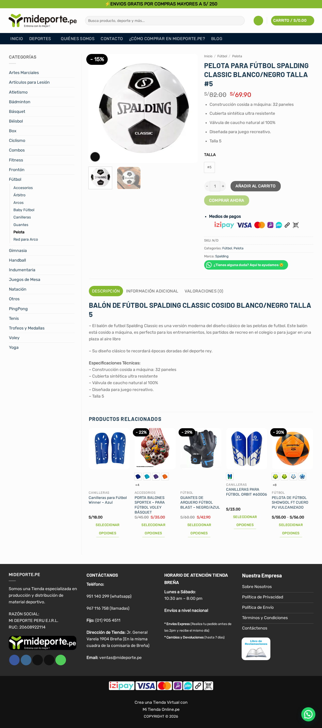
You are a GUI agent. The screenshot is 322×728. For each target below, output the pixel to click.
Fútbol (15, 179)
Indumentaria (22, 269)
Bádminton (19, 101)
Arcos (18, 202)
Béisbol (16, 121)
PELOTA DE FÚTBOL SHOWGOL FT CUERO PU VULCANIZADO (290, 502)
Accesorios (23, 187)
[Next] (189, 108)
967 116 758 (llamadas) (108, 608)
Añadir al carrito (255, 186)
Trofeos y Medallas (27, 328)
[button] (258, 20)
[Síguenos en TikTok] (37, 660)
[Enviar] (239, 20)
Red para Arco (25, 239)
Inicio (16, 38)
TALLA (210, 154)
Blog (216, 38)
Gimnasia (18, 250)
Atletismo (18, 92)
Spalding (221, 256)
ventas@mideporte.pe (120, 657)
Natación (17, 289)
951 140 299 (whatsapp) (109, 596)
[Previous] (96, 108)
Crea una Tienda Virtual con (161, 702)
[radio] (209, 167)
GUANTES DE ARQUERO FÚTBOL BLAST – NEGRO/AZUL (200, 502)
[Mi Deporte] (42, 20)
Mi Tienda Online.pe (161, 709)
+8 (275, 485)
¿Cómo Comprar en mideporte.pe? (167, 38)
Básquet (17, 111)
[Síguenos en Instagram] (26, 660)
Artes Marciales (24, 72)
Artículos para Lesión (29, 82)
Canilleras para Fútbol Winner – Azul (108, 500)
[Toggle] (71, 73)
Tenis (14, 318)
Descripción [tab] (106, 291)
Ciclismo (17, 140)
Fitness (16, 160)
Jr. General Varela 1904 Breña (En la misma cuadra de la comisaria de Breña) (118, 639)
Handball (17, 260)
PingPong (18, 308)
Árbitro (19, 195)
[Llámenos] (60, 660)
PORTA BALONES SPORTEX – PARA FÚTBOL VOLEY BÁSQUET (150, 504)
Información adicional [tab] (152, 291)
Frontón (17, 169)
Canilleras (22, 217)
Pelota (19, 232)
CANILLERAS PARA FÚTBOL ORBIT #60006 (246, 492)
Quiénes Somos (78, 38)
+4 (137, 485)
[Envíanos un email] (49, 660)
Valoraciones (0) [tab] (204, 291)
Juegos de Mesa (24, 279)
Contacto (112, 38)
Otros (14, 298)
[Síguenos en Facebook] (14, 660)
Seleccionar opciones (108, 529)
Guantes (20, 224)
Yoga (14, 347)
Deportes (40, 38)
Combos (17, 150)
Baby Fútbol (23, 210)
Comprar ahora (226, 200)
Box (12, 130)
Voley (14, 337)
